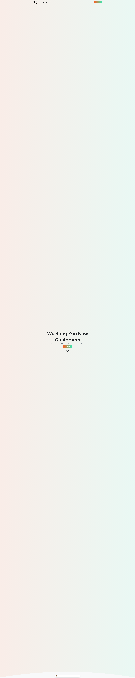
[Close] (78, 675)
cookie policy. (75, 675)
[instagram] (47, 2)
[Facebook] (43, 2)
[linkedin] (45, 2)
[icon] (67, 351)
